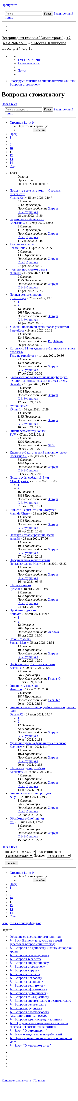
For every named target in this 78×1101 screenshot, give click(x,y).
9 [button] (10, 144)
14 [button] (11, 162)
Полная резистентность (26, 294)
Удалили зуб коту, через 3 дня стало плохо (38, 452)
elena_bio (16, 689)
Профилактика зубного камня (30, 560)
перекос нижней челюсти (27, 219)
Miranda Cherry (20, 513)
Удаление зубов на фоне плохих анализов (38, 743)
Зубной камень (20, 405)
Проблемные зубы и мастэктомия (32, 664)
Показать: (12, 851)
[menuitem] (29, 59)
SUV (13, 434)
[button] (22, 122)
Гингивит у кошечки (24, 685)
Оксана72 (16, 714)
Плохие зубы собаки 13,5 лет (29, 477)
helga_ (14, 797)
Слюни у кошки (20, 639)
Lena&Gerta (17, 248)
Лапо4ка (15, 614)
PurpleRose (17, 330)
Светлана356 (18, 456)
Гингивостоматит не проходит (30, 793)
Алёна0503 (17, 771)
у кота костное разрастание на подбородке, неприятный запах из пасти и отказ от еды (39, 378)
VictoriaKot (17, 197)
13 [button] (11, 159)
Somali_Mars (18, 642)
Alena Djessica (19, 481)
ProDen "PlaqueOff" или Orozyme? (33, 510)
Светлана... (17, 222)
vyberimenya (18, 298)
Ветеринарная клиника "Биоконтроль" (32, 38)
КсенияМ (16, 746)
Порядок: (40, 855)
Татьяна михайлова (23, 355)
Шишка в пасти (20, 585)
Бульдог (15, 588)
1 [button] (10, 137)
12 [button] (11, 155)
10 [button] (11, 148)
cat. (12, 822)
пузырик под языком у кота (28, 269)
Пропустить (10, 5)
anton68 (15, 538)
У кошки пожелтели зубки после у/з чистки (39, 327)
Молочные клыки (22, 244)
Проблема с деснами (24, 610)
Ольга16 (15, 384)
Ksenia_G (16, 667)
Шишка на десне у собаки (27, 768)
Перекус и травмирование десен (32, 535)
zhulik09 (15, 273)
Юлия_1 (15, 409)
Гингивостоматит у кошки (28, 431)
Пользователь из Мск (24, 563)
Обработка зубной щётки (27, 818)
